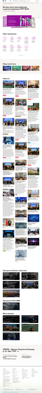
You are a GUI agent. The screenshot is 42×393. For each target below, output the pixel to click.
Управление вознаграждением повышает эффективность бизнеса (33, 211)
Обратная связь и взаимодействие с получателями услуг (16, 382)
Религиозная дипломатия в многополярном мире (10, 333)
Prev (38, 16)
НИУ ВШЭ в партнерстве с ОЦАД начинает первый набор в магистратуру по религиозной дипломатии (8, 146)
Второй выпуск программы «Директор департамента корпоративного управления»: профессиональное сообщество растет (20, 108)
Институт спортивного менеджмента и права (26, 67)
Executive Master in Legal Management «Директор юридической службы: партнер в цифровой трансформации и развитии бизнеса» (10, 283)
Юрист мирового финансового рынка (27, 316)
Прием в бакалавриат (15, 373)
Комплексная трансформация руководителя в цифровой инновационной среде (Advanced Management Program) (10, 304)
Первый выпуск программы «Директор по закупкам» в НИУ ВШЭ (33, 199)
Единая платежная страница (6, 385)
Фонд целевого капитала (5, 377)
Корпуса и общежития (5, 374)
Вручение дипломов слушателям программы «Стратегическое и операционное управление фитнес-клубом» (8, 128)
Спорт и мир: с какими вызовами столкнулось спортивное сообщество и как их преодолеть (8, 239)
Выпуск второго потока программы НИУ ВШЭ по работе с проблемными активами (20, 151)
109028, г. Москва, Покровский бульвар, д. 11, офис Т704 (19, 350)
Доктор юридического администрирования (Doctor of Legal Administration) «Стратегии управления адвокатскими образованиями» (11, 274)
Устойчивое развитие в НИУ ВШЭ (6, 372)
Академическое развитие (25, 375)
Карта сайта (17, 392)
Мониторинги (23, 372)
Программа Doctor (4, 41)
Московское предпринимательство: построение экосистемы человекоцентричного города (10, 291)
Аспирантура (14, 376)
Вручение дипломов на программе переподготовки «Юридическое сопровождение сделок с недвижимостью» (33, 157)
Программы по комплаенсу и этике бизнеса (5, 50)
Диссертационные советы (25, 373)
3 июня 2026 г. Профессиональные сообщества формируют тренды (33, 112)
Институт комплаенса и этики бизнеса (35, 67)
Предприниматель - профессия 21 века (8, 227)
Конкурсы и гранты (24, 376)
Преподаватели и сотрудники (6, 373)
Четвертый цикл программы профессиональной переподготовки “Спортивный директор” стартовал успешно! (21, 246)
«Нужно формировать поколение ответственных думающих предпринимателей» (33, 133)
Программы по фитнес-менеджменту (19, 50)
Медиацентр (33, 374)
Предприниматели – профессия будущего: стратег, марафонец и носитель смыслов (20, 206)
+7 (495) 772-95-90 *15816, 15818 (10, 356)
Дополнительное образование (16, 377)
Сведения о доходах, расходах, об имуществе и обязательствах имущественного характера (6, 380)
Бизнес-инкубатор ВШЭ (15, 379)
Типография (33, 373)
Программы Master (18, 41)
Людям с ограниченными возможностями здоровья (7, 384)
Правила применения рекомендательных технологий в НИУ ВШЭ (9, 392)
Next (38, 18)
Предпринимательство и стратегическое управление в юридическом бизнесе (28, 282)
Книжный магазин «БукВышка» (35, 372)
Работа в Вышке (4, 386)
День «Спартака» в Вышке (32, 235)
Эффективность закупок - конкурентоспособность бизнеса (8, 186)
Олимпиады (14, 372)
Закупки (4, 375)
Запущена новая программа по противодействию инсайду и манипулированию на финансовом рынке (20, 259)
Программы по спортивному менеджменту (12, 50)
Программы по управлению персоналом (33, 41)
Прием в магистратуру (15, 375)
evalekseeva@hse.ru (27, 356)
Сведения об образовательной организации (6, 382)
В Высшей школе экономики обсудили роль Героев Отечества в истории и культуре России (20, 219)
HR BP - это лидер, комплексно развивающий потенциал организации (33, 223)
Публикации (33, 376)
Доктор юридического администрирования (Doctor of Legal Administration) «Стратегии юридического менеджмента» (29, 274)
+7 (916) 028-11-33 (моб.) (9, 359)
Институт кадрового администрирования (16, 67)
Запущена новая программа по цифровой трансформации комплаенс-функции (32, 247)
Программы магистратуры (26, 50)
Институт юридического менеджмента (6, 67)
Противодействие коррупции (6, 378)
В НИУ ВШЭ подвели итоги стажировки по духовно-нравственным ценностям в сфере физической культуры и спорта (33, 177)
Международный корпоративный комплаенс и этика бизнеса (11, 317)
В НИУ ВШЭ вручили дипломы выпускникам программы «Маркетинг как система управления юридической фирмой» (20, 128)
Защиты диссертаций (24, 374)
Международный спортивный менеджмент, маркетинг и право (9, 325)
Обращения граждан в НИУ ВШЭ (6, 376)
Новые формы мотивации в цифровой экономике (19, 89)
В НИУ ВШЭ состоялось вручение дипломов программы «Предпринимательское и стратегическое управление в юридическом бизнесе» (8, 172)
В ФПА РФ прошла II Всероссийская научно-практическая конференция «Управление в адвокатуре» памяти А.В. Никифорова (8, 199)
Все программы (21, 55)
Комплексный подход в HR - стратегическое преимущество (8, 107)
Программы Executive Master (12, 41)
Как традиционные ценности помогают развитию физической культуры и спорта (20, 181)
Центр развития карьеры (15, 378)
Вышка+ (13, 374)
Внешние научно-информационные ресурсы (26, 378)
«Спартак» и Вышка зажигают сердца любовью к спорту (7, 89)
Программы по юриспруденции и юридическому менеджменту (26, 42)
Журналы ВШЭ (33, 375)
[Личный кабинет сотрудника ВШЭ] (37, 1)
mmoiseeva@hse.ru (26, 357)
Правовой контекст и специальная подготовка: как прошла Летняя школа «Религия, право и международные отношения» (33, 90)
